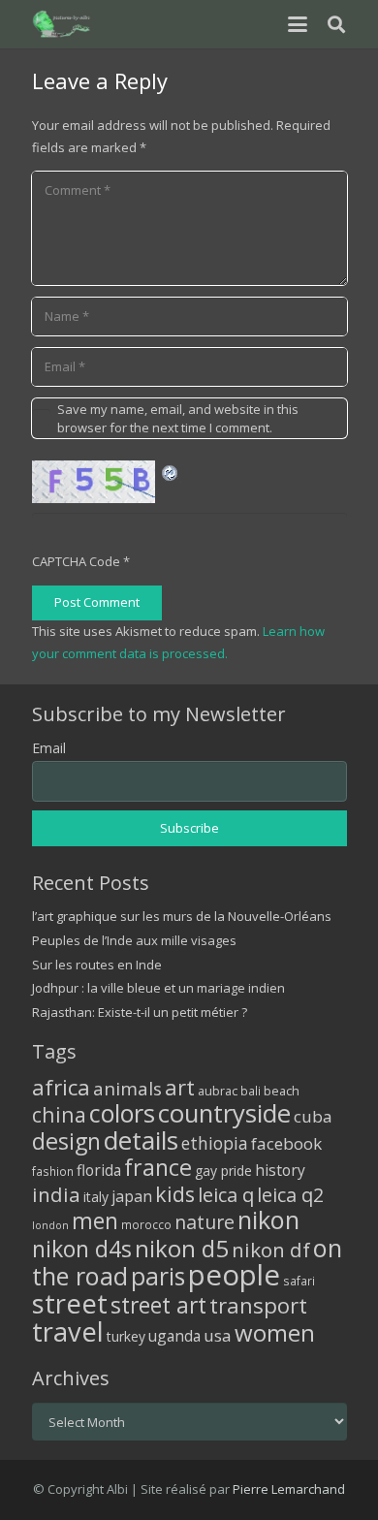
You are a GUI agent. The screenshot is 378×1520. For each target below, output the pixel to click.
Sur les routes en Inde (97, 964)
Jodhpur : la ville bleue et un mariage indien (158, 988)
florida (99, 1170)
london (50, 1225)
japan (131, 1196)
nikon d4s (82, 1248)
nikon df (271, 1249)
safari (299, 1280)
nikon (268, 1219)
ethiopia (214, 1143)
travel (68, 1331)
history (280, 1170)
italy (96, 1197)
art (180, 1086)
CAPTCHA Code (76, 561)
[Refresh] (170, 471)
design (66, 1140)
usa (218, 1335)
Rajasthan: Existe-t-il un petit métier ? (139, 1012)
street (70, 1303)
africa (61, 1087)
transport (258, 1304)
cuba (313, 1116)
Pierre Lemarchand (289, 1489)
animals (127, 1088)
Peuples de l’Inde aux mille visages (134, 940)
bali (250, 1090)
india (56, 1194)
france (158, 1167)
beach (281, 1091)
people (234, 1274)
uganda (174, 1335)
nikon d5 (182, 1248)
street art (158, 1304)
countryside (224, 1113)
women (275, 1332)
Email (49, 748)
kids (175, 1194)
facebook (286, 1143)
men (95, 1221)
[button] (297, 24)
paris (158, 1276)
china (59, 1114)
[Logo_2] (62, 24)
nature (204, 1222)
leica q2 (290, 1195)
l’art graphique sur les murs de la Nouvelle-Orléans (181, 916)
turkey (126, 1336)
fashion (53, 1171)
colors (122, 1112)
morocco (146, 1224)
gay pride (223, 1170)
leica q (226, 1194)
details (141, 1140)
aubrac (217, 1091)
